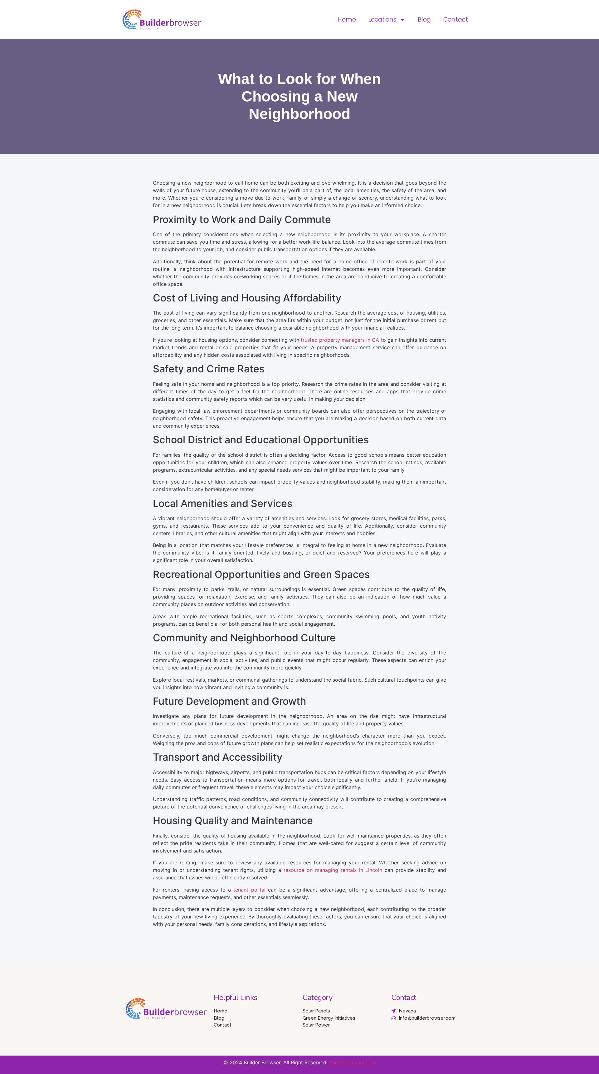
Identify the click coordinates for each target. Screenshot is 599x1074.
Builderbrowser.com (352, 1062)
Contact (455, 19)
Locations (382, 19)
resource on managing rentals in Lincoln (333, 870)
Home (347, 19)
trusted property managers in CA (340, 340)
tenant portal (249, 890)
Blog (424, 19)
